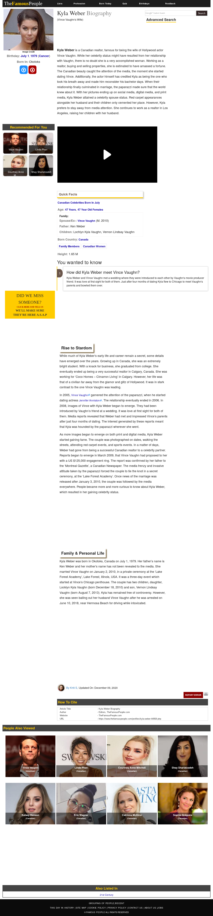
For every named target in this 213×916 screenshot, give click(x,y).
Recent (119, 903)
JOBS (160, 907)
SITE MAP (81, 907)
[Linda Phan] (41, 143)
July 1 (25, 56)
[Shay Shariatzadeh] (41, 165)
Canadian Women (94, 246)
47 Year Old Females (90, 209)
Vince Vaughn (86, 221)
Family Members (69, 246)
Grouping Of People (101, 903)
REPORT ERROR (193, 694)
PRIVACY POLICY (117, 907)
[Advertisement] (117, 35)
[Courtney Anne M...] (15, 165)
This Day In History (62, 907)
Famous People (95, 912)
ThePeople (23, 3)
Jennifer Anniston (89, 400)
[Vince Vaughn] (15, 143)
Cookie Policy (97, 907)
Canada (83, 239)
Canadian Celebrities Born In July (79, 202)
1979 (33, 56)
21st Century (106, 894)
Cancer (44, 56)
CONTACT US (135, 907)
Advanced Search (161, 19)
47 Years (70, 209)
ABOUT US (151, 907)
